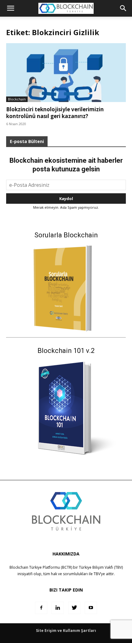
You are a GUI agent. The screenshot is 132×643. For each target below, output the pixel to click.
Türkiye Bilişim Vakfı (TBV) (101, 567)
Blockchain (17, 99)
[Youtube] (91, 608)
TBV (97, 573)
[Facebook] (41, 608)
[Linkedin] (58, 608)
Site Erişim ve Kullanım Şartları (66, 630)
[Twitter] (74, 608)
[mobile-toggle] (10, 8)
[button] (123, 8)
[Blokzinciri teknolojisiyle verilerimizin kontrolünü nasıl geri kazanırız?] (66, 72)
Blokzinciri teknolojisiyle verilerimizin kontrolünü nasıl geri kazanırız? (55, 113)
